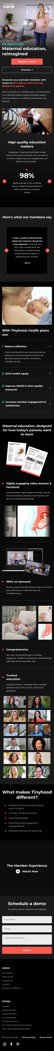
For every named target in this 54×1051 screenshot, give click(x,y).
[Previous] (4, 181)
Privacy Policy (29, 1037)
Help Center (8, 977)
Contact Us (7, 980)
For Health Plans (10, 1021)
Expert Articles (9, 1010)
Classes (5, 1006)
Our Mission (8, 973)
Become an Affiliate (11, 988)
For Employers (9, 1017)
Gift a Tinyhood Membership (15, 1029)
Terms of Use (46, 1037)
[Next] (49, 181)
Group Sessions (9, 1014)
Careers (5, 984)
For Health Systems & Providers (17, 1025)
